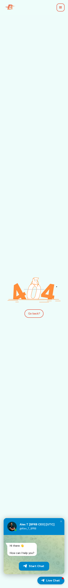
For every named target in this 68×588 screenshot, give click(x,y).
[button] (61, 7)
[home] (9, 7)
